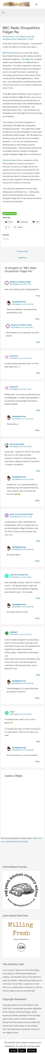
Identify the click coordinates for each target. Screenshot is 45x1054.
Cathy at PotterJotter (19, 575)
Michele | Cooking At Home (20, 282)
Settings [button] (32, 1050)
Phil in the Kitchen (17, 444)
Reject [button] (22, 1050)
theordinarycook (19, 302)
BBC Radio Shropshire (11, 53)
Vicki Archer (7, 160)
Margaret (14, 632)
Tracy (12, 712)
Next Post (22, 258)
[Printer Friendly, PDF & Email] (10, 213)
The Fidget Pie (27, 59)
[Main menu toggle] (36, 4)
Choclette (14, 356)
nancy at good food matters (21, 514)
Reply (38, 296)
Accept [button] (13, 1050)
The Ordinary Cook (22, 37)
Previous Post (22, 251)
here (11, 88)
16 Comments (8, 37)
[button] (3, 12)
